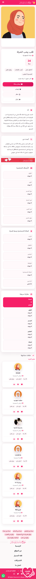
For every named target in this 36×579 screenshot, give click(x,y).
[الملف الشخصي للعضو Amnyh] (18, 367)
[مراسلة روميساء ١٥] (21, 493)
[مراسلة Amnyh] (21, 384)
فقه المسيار (18, 555)
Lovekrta (18, 455)
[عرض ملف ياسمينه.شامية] (14, 439)
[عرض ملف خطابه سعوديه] (14, 411)
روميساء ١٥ (18, 483)
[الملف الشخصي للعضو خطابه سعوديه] (18, 394)
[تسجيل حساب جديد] (29, 573)
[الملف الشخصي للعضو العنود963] (18, 503)
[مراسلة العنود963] (21, 521)
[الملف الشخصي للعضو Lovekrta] (18, 449)
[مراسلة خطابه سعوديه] (21, 411)
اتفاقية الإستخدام (11, 571)
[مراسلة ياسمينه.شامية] (21, 439)
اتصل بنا (18, 565)
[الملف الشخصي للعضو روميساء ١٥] (18, 476)
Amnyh (18, 373)
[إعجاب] (18, 384)
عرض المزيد (31, 359)
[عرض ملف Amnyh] (14, 384)
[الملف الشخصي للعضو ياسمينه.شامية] (18, 421)
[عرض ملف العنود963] (14, 521)
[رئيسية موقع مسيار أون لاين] (27, 2)
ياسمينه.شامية (18, 428)
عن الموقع (18, 550)
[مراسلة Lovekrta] (21, 466)
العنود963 (18, 510)
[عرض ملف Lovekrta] (14, 466)
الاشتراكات (18, 560)
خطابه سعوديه (18, 401)
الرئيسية (18, 546)
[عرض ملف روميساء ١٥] (14, 493)
